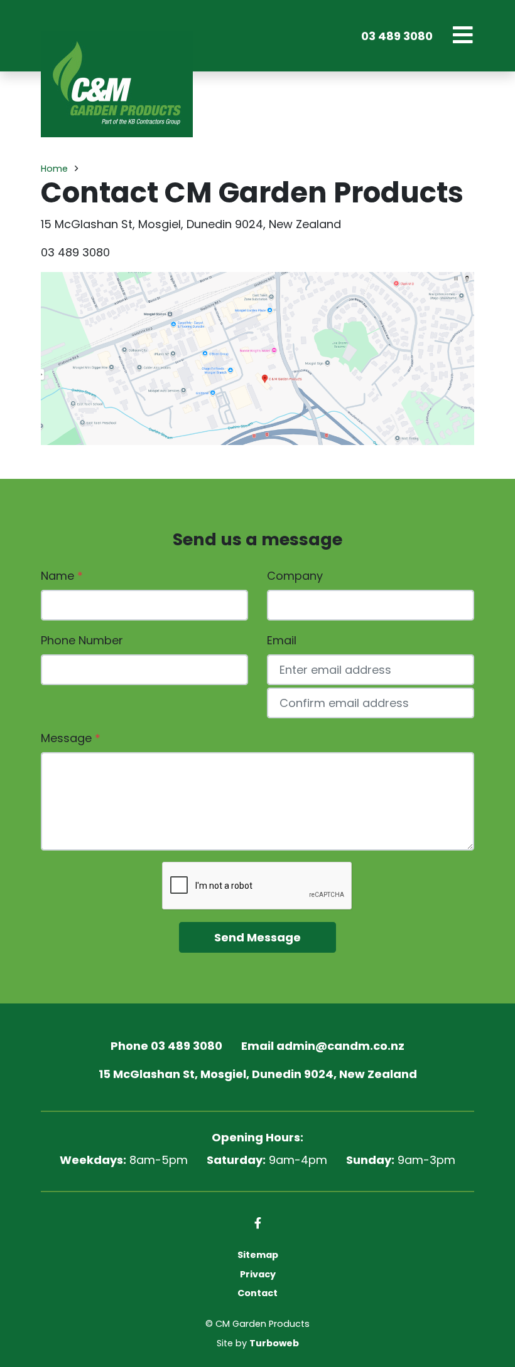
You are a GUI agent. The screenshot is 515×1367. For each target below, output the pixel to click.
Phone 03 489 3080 (166, 1046)
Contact (257, 1293)
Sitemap (257, 1255)
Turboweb (274, 1343)
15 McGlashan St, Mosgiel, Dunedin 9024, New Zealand (258, 1074)
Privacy (258, 1274)
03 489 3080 (397, 36)
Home (54, 168)
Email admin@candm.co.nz (322, 1046)
